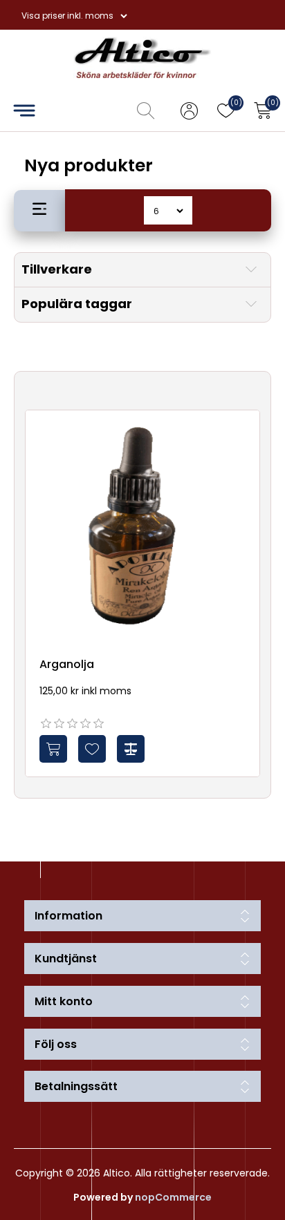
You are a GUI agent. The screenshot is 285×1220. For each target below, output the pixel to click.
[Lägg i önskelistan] (92, 749)
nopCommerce (173, 1197)
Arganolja (66, 664)
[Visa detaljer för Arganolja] (142, 527)
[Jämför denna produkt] (131, 749)
